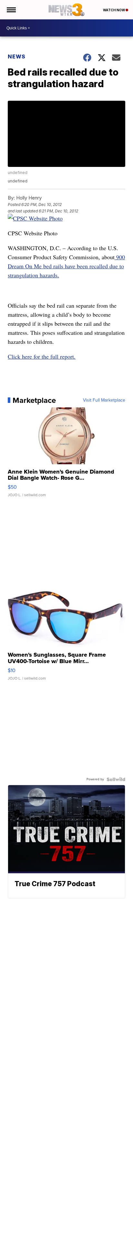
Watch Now (114, 10)
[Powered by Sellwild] (116, 779)
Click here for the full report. (42, 356)
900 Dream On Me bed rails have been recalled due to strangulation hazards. (66, 266)
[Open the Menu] (11, 10)
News (17, 56)
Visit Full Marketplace (104, 400)
